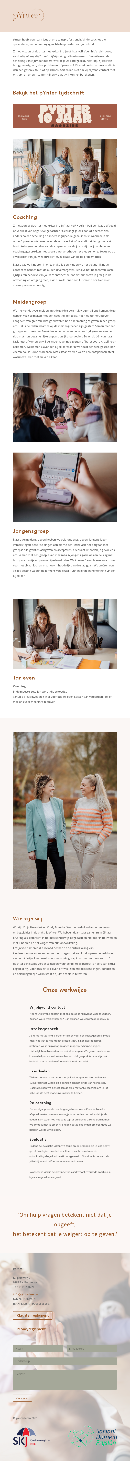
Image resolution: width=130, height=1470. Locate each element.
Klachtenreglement (33, 1315)
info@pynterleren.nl (25, 1294)
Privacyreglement (31, 1329)
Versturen (22, 1398)
